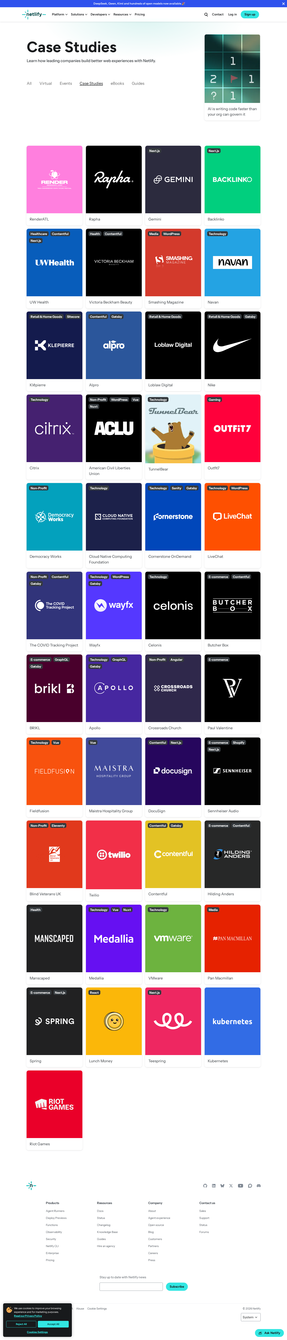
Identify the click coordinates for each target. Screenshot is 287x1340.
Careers (153, 1253)
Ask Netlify (272, 1333)
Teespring (173, 1027)
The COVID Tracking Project (54, 611)
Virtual (45, 83)
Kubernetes (232, 1027)
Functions (52, 1225)
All (29, 83)
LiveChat (232, 525)
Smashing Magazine (173, 268)
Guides (138, 83)
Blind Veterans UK (54, 860)
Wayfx (114, 611)
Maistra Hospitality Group (114, 777)
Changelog (103, 1225)
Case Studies (91, 83)
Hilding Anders (232, 860)
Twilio (114, 860)
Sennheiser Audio (232, 777)
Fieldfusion (54, 777)
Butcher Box (232, 611)
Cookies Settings (37, 1332)
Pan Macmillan (232, 944)
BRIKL (54, 694)
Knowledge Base (107, 1232)
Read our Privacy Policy (28, 1315)
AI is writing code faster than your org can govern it (232, 77)
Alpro (114, 351)
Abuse (80, 1308)
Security (51, 1239)
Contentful (173, 860)
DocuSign (173, 777)
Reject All (21, 1324)
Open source (156, 1225)
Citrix (54, 437)
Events (66, 83)
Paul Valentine (232, 694)
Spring (54, 1027)
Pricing (140, 14)
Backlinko (232, 185)
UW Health (54, 268)
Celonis (173, 611)
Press (151, 1260)
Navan (232, 268)
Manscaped (54, 944)
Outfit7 (232, 437)
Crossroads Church (173, 694)
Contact (218, 14)
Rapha (114, 185)
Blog (151, 1232)
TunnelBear (173, 437)
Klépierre (54, 351)
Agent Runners (55, 1211)
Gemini (173, 185)
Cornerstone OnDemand (173, 525)
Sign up (249, 14)
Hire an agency (106, 1246)
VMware (173, 944)
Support (204, 1218)
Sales (202, 1211)
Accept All (53, 1324)
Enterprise (52, 1253)
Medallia (114, 944)
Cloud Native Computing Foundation (114, 525)
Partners (153, 1246)
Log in (232, 14)
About (152, 1211)
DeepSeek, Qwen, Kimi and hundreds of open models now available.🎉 (139, 3)
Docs (100, 1211)
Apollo (114, 694)
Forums (204, 1232)
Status (101, 1218)
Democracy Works (54, 525)
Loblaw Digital (173, 351)
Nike (232, 351)
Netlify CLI (52, 1246)
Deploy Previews (56, 1218)
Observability (54, 1232)
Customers (155, 1239)
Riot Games (54, 1110)
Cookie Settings (97, 1308)
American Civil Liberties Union (114, 437)
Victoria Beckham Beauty (114, 268)
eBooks (117, 83)
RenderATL (54, 185)
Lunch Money (114, 1027)
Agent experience (159, 1218)
